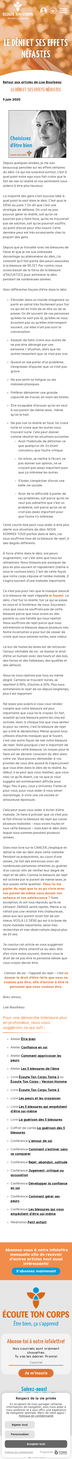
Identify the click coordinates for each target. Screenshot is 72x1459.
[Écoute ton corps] (18, 11)
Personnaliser (20, 1434)
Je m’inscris (36, 1373)
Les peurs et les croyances (39, 1098)
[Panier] (53, 11)
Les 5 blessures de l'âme (40, 1068)
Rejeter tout (20, 1424)
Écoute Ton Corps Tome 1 (39, 1077)
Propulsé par (47, 1452)
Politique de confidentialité (36, 1416)
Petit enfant (37, 1222)
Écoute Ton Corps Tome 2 (39, 1090)
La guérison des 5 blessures (40, 1119)
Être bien (28, 1039)
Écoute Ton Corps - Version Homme (39, 1081)
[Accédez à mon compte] (45, 11)
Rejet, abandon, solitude (48, 1162)
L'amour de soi (40, 1141)
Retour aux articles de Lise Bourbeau (32, 82)
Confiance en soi (34, 1047)
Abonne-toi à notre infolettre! (36, 1341)
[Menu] (63, 11)
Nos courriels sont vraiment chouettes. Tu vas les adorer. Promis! (36, 1352)
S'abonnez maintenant (36, 1271)
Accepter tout (36, 1444)
